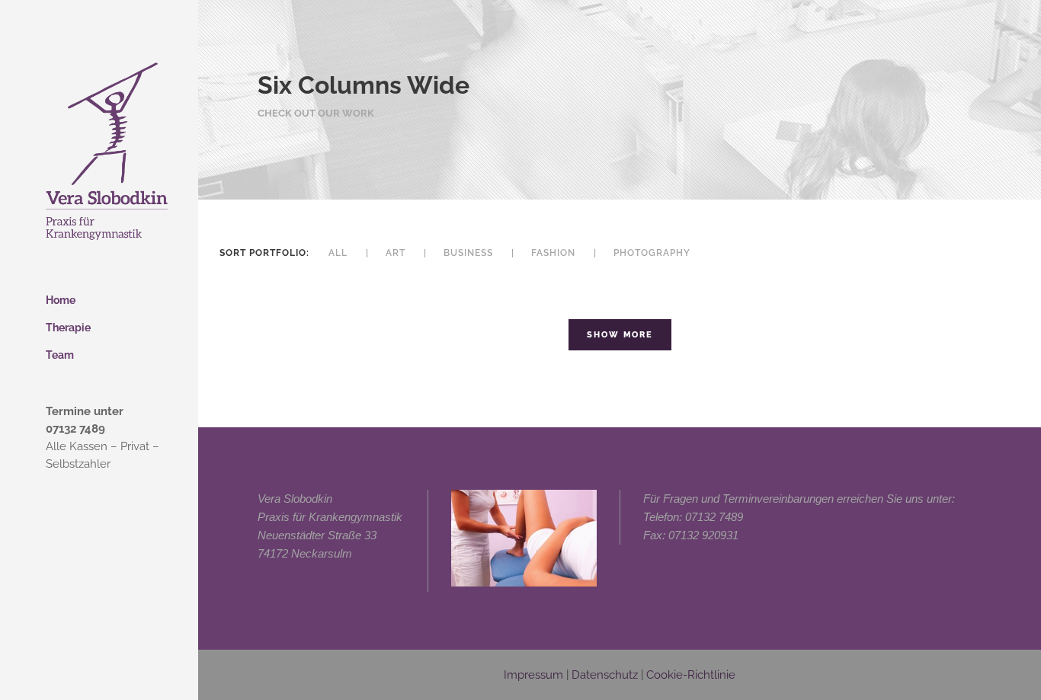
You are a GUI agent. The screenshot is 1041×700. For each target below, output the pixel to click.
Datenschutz (605, 675)
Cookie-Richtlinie (690, 675)
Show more (620, 335)
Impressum (533, 675)
